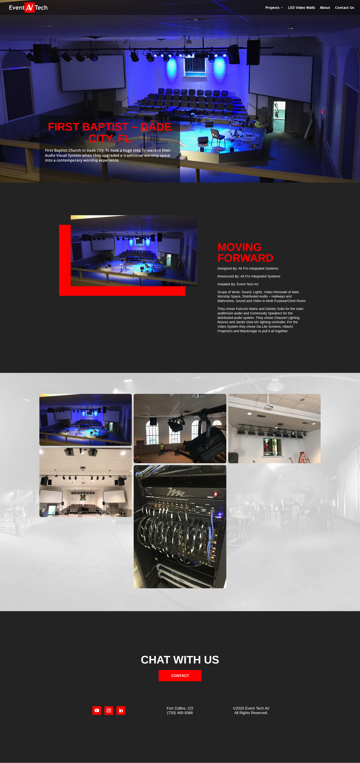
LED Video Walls (301, 8)
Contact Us (344, 8)
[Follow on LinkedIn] (120, 710)
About (325, 8)
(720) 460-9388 (180, 713)
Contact (180, 676)
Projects (272, 8)
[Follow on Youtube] (96, 710)
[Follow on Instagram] (108, 710)
